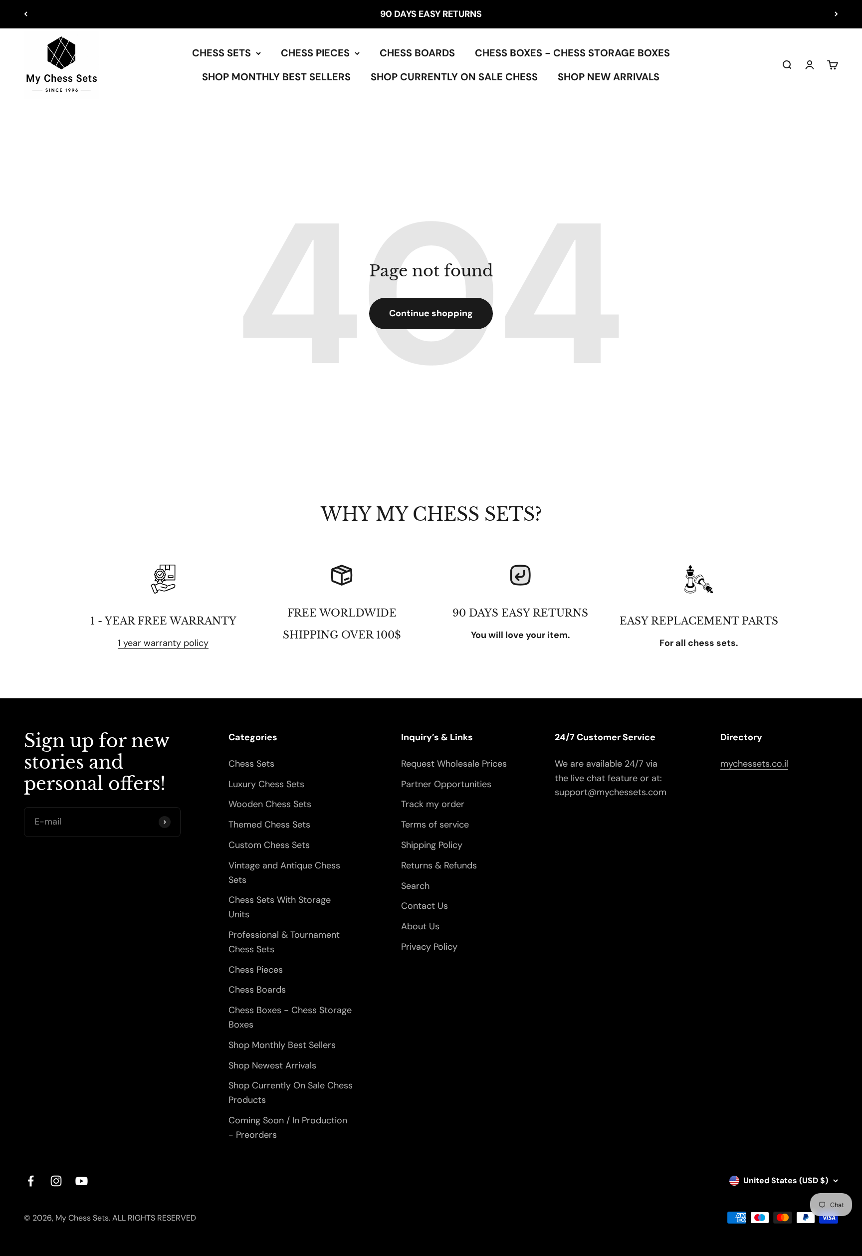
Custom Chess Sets (269, 845)
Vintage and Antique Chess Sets (284, 872)
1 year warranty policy (163, 643)
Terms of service (435, 825)
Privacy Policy (429, 947)
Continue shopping (431, 313)
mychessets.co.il (754, 764)
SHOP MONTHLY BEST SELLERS (276, 76)
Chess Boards (257, 990)
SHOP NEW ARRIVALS (608, 76)
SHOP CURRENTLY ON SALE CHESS (454, 76)
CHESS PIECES (315, 52)
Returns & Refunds (439, 865)
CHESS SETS (221, 52)
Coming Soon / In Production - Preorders (287, 1127)
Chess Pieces (255, 970)
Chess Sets (251, 764)
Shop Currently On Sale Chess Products (290, 1092)
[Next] (836, 14)
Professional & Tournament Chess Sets (284, 942)
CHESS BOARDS (417, 52)
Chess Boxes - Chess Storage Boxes (290, 1017)
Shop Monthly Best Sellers (282, 1045)
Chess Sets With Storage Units (279, 907)
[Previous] (25, 14)
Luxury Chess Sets (266, 784)
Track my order (432, 804)
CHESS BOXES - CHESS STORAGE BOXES (572, 52)
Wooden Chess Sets (269, 804)
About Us (420, 926)
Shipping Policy (431, 845)
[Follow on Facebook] (30, 1181)
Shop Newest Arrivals (272, 1065)
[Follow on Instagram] (56, 1181)
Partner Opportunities (446, 784)
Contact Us (424, 906)
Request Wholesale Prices (454, 764)
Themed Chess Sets (269, 825)
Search (415, 886)
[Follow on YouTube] (81, 1181)
